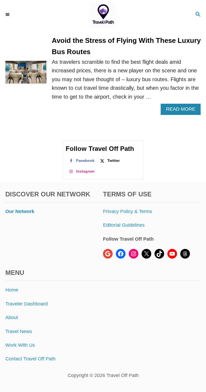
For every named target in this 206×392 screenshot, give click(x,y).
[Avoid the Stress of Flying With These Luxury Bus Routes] (25, 75)
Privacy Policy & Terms (127, 211)
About (11, 317)
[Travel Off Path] (102, 14)
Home (11, 290)
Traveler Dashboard (26, 304)
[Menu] (8, 14)
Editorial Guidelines (124, 225)
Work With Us (20, 345)
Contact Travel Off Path (30, 358)
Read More (183, 110)
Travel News (18, 331)
